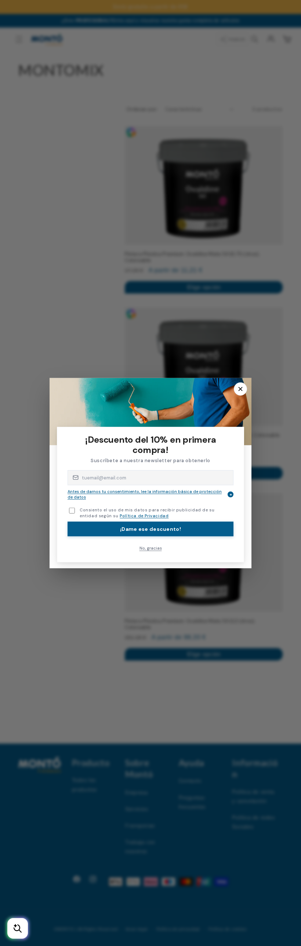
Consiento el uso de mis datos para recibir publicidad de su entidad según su (147, 512)
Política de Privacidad (144, 515)
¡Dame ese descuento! (150, 529)
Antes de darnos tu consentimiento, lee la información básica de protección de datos (150, 494)
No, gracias (150, 548)
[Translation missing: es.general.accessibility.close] (240, 388)
